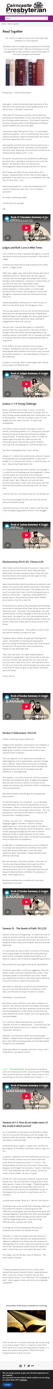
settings (23, 1380)
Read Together (13, 24)
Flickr (32, 1365)
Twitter (28, 1365)
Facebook (24, 1365)
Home (4, 24)
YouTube (20, 1365)
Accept (7, 1385)
